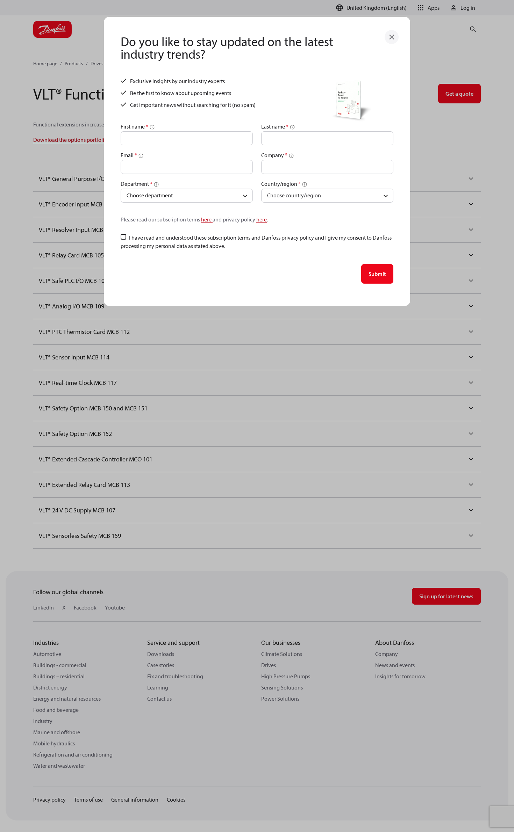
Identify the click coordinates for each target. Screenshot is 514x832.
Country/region (281, 183)
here (207, 219)
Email (129, 155)
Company (274, 155)
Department (136, 183)
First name (134, 126)
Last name (274, 126)
